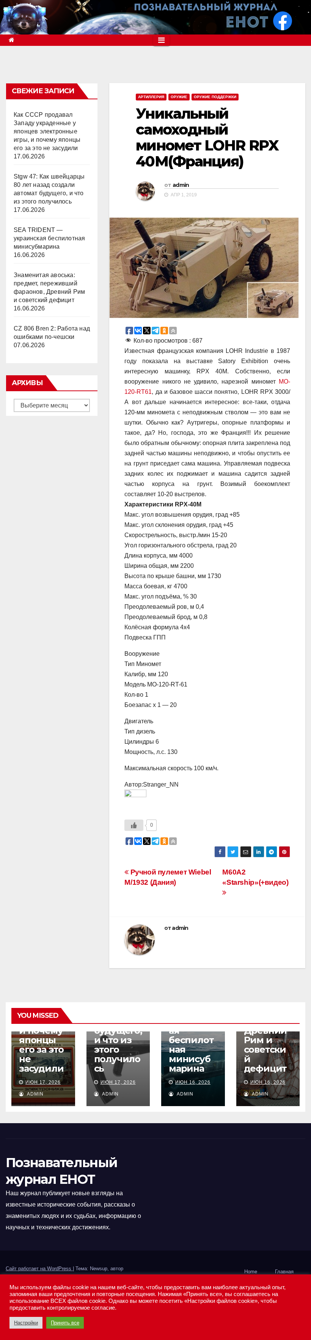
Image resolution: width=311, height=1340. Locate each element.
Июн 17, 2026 (43, 1082)
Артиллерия (151, 97)
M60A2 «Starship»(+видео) (255, 877)
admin (181, 185)
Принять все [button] (65, 1323)
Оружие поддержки (215, 97)
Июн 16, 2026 (192, 1082)
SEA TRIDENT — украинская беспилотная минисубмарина (49, 238)
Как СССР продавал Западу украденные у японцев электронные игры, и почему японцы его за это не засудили (47, 131)
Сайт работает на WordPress (39, 1268)
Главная (284, 1271)
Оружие (179, 97)
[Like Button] (133, 825)
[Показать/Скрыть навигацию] (161, 40)
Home (250, 1271)
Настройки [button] (26, 1323)
